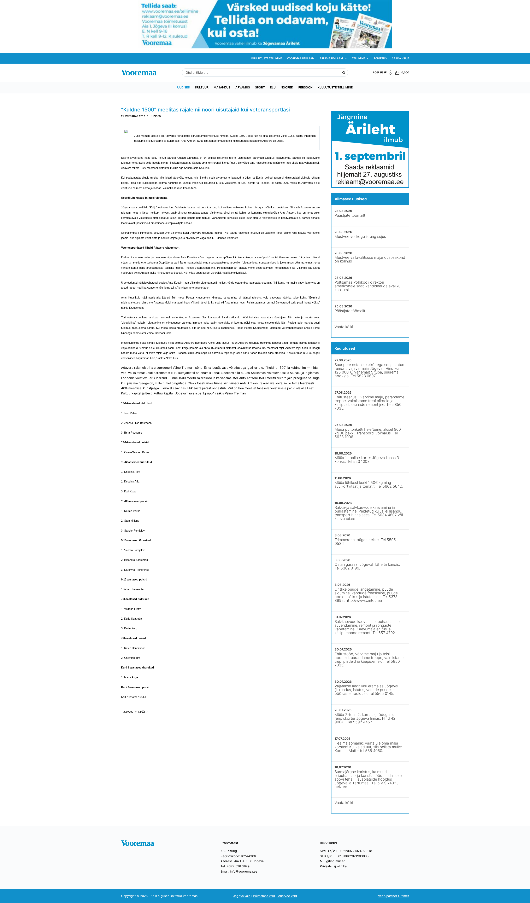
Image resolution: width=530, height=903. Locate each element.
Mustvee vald (287, 896)
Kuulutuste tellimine (266, 58)
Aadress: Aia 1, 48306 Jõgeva (242, 861)
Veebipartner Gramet (393, 896)
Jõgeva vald (242, 896)
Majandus (222, 87)
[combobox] (261, 72)
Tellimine (358, 58)
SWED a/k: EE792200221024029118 (346, 851)
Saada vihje (400, 58)
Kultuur (201, 87)
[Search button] (344, 72)
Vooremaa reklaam (300, 58)
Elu (273, 87)
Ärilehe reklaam (331, 58)
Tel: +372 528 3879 (234, 866)
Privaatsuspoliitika (333, 866)
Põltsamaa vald (264, 896)
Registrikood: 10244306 (238, 856)
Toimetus (380, 58)
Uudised (183, 87)
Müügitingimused (332, 861)
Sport (260, 87)
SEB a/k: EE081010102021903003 (344, 856)
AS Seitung (228, 851)
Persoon (305, 87)
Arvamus (242, 87)
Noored (287, 87)
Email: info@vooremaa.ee (239, 871)
